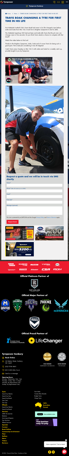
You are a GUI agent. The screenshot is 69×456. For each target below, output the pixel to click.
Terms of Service (51, 217)
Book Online (6, 429)
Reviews (5, 443)
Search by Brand (7, 398)
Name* (9, 183)
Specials (5, 425)
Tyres (4, 392)
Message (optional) (12, 205)
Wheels (4, 405)
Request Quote (12, 222)
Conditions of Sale (22, 453)
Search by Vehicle (7, 394)
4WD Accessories (7, 414)
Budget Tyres (38, 396)
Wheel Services (6, 422)
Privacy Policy (40, 217)
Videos (4, 441)
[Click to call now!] (54, 2)
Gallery (4, 436)
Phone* (16, 188)
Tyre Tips (4, 403)
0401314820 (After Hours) (12, 370)
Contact (4, 427)
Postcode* (9, 200)
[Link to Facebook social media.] (49, 452)
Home (9, 13)
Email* (9, 194)
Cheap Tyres (37, 398)
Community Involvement (11, 431)
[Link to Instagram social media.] (53, 452)
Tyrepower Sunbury (36, 6)
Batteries (4, 416)
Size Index (37, 391)
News (4, 438)
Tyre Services (6, 420)
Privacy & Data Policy (12, 453)
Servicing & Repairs (7, 418)
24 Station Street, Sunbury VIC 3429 (14, 362)
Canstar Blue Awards (40, 394)
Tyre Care (5, 400)
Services (5, 411)
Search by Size (6, 396)
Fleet (3, 434)
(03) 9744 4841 (10, 367)
